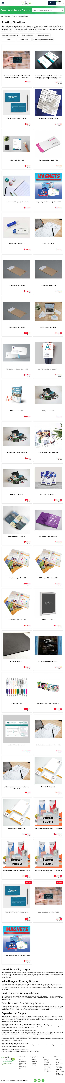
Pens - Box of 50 (17, 703)
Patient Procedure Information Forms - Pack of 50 (17, 787)
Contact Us (34, 1061)
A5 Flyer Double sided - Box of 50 (16, 452)
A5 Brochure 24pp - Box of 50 (17, 619)
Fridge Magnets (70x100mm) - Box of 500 (17, 955)
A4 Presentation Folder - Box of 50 (48, 703)
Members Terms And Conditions (46, 1061)
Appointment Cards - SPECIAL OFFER (16, 912)
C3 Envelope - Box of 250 (17, 285)
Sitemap (34, 1065)
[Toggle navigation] (3, 3)
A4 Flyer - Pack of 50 (16, 494)
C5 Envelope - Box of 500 (17, 327)
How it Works (22, 1061)
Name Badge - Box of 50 (16, 243)
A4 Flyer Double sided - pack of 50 (48, 452)
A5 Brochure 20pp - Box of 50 (48, 578)
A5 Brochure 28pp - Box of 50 (17, 578)
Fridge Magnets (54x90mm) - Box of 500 (48, 202)
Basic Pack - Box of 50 (48, 787)
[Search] (62, 10)
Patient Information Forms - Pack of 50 (48, 745)
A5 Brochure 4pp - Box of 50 (48, 536)
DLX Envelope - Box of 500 (48, 327)
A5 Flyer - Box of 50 (48, 411)
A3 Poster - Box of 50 (17, 411)
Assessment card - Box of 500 (48, 118)
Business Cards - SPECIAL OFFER (48, 912)
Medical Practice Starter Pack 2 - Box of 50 (16, 870)
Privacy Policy (47, 1068)
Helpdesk (34, 1063)
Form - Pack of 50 (48, 243)
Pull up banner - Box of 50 (48, 494)
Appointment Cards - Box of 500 (17, 118)
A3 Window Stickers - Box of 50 (48, 661)
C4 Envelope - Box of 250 (48, 285)
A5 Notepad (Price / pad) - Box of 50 (17, 202)
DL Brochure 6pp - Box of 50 (17, 536)
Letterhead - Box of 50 (17, 160)
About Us (34, 1059)
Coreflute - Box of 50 (16, 661)
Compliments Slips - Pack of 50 (48, 160)
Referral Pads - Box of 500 (16, 745)
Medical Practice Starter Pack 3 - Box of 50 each (48, 871)
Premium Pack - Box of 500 (16, 828)
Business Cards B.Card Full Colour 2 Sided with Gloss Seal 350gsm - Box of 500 (17, 76)
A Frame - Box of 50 (48, 619)
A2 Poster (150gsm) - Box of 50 (48, 369)
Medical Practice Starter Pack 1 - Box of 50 (48, 828)
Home (20, 1059)
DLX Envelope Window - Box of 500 (17, 369)
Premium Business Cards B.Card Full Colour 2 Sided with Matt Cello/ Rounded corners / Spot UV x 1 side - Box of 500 (48, 77)
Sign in (52, 3)
